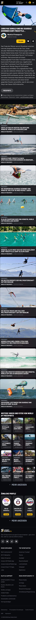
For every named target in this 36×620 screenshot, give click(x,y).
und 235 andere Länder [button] (26, 97)
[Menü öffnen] (33, 2)
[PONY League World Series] (30, 502)
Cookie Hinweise (29, 609)
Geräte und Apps (6, 590)
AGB (2, 613)
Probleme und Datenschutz (9, 596)
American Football (24, 552)
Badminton (22, 570)
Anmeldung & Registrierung (27, 592)
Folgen (6, 514)
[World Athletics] (6, 502)
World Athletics (6, 509)
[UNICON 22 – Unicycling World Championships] (18, 502)
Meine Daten (22, 586)
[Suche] (26, 2)
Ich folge (21, 583)
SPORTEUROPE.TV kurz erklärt (8, 581)
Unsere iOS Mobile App (7, 561)
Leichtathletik (23, 564)
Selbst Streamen (6, 558)
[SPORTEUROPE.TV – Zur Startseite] (2, 2)
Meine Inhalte (23, 580)
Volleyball (21, 567)
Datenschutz (4, 609)
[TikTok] (12, 541)
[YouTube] (7, 541)
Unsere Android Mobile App (9, 564)
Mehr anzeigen (19, 484)
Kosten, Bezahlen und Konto (7, 586)
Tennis (21, 555)
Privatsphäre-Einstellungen (16, 609)
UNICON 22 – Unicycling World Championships (18, 509)
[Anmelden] (30, 2)
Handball (21, 558)
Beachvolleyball (23, 561)
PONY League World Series (29, 509)
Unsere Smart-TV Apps (7, 567)
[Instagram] (3, 541)
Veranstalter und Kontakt (8, 599)
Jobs (2, 570)
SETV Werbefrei (5, 555)
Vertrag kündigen (6, 602)
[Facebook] (16, 541)
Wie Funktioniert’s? (6, 552)
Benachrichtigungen (25, 589)
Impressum (8, 613)
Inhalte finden (5, 593)
